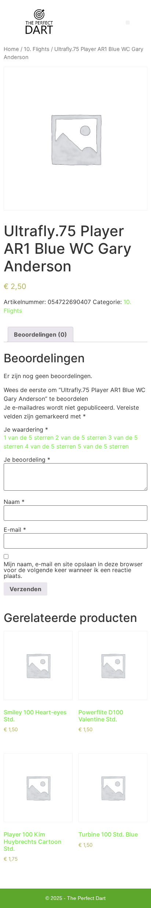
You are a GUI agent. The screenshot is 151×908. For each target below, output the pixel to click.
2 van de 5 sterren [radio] (80, 437)
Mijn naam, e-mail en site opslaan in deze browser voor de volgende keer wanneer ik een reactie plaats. (73, 570)
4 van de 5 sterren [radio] (50, 446)
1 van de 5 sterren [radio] (29, 437)
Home (11, 49)
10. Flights (36, 49)
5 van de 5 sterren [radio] (103, 446)
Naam (14, 502)
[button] (128, 23)
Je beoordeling (27, 459)
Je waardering (26, 429)
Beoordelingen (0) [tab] (40, 334)
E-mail (15, 529)
